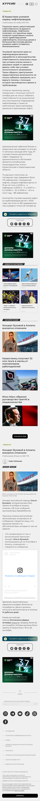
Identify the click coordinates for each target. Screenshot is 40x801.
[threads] (34, 713)
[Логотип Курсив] (8, 4)
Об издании (10, 731)
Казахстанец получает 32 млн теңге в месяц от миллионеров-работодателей (17, 362)
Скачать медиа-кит (12, 759)
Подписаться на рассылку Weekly (17, 701)
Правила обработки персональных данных (19, 745)
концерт (13, 467)
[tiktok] (27, 713)
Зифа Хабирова (15, 461)
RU (31, 4)
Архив (7, 740)
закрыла (15, 623)
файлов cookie (19, 790)
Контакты (9, 750)
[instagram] (5, 713)
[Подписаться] (36, 704)
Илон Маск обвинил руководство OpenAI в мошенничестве (15, 399)
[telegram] (12, 713)
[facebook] (5, 721)
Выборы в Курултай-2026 (14, 764)
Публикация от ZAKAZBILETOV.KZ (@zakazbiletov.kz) (22, 597)
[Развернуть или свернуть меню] (36, 4)
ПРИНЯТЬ (20, 796)
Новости (7, 11)
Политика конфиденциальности (18, 735)
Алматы (5, 467)
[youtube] (20, 713)
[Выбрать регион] (26, 4)
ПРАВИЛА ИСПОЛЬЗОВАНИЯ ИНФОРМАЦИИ (20, 755)
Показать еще (20, 436)
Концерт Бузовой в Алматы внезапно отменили (18, 326)
